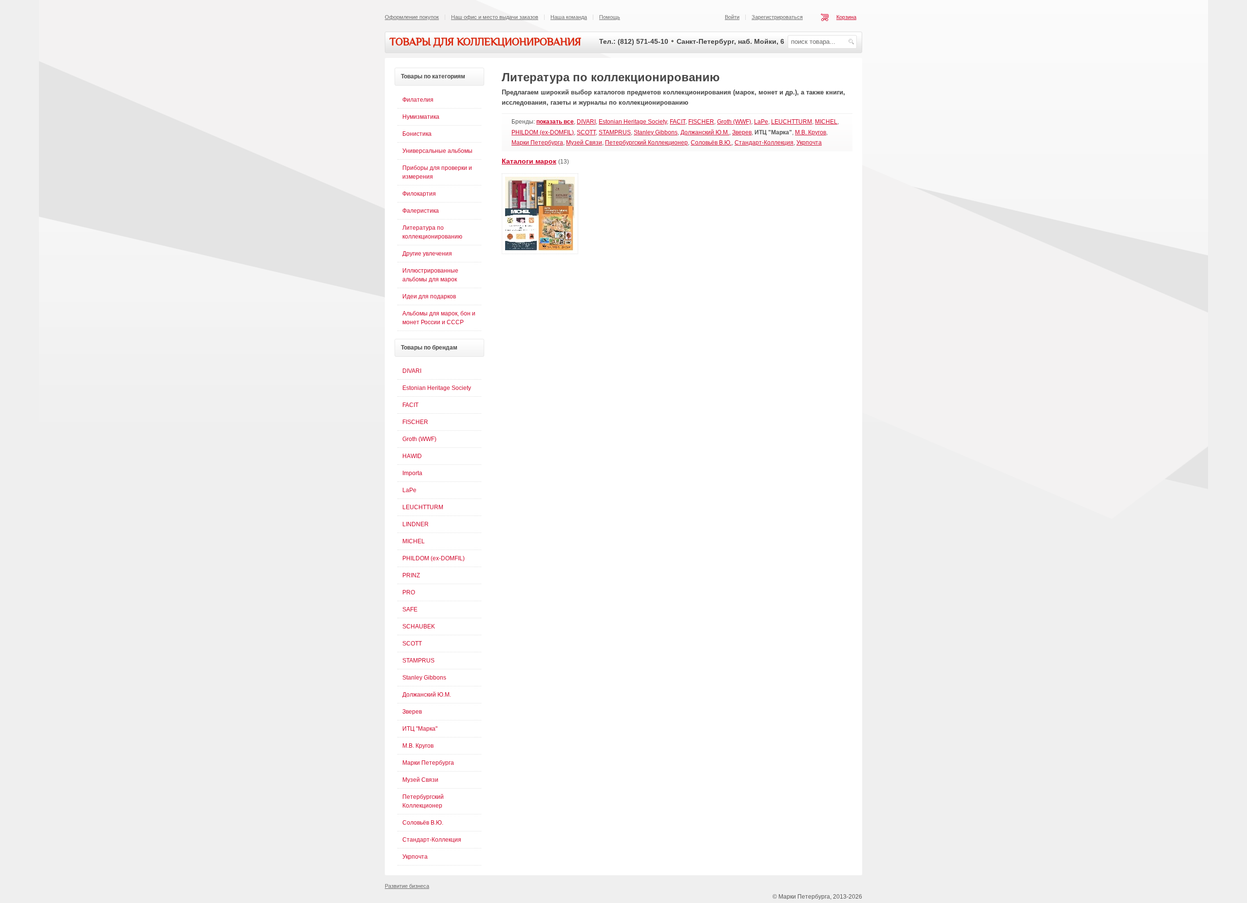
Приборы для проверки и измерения (437, 172)
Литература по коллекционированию (432, 232)
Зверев (742, 132)
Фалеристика (420, 210)
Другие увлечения (427, 253)
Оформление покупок (412, 17)
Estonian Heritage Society (633, 121)
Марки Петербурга (537, 142)
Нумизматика (420, 116)
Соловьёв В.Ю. (711, 142)
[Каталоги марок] (540, 252)
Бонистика (417, 133)
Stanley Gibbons (656, 132)
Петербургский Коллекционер (646, 142)
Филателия (418, 99)
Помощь (609, 17)
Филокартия (419, 193)
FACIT (677, 121)
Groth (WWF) (734, 121)
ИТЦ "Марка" (419, 728)
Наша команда (568, 17)
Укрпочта (809, 142)
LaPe (761, 121)
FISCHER (701, 121)
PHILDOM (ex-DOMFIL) (542, 132)
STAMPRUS (615, 132)
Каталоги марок (529, 161)
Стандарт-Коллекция (764, 142)
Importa (412, 473)
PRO (408, 592)
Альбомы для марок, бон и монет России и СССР (438, 318)
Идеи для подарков (429, 296)
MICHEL (826, 121)
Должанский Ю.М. (704, 132)
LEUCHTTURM (791, 121)
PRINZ (411, 575)
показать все (555, 121)
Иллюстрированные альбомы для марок (430, 275)
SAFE (409, 609)
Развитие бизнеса (407, 886)
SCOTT (586, 132)
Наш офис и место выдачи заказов (494, 17)
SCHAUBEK (418, 626)
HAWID (412, 456)
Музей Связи (584, 142)
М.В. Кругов (810, 132)
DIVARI (586, 121)
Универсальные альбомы (437, 150)
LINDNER (415, 524)
